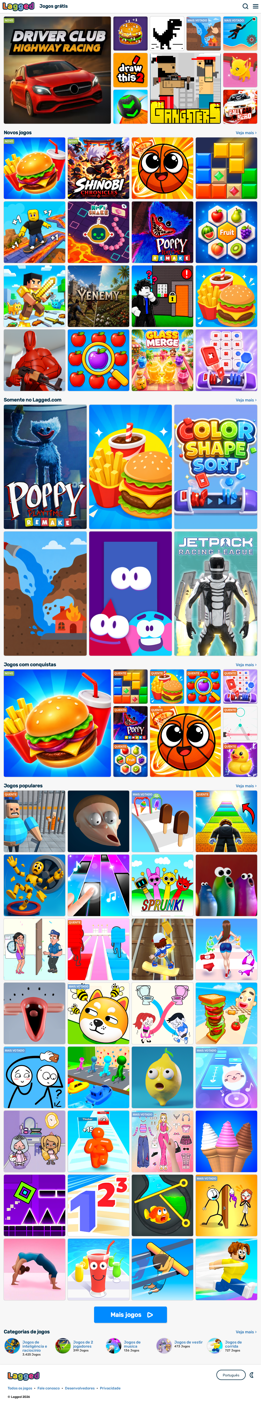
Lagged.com (24, 1376)
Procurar (246, 6)
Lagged (19, 6)
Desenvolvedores (80, 1388)
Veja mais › (246, 132)
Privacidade (110, 1388)
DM (252, 1375)
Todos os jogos (20, 1388)
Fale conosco (48, 1388)
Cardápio (256, 6)
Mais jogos (126, 1314)
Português (231, 1375)
